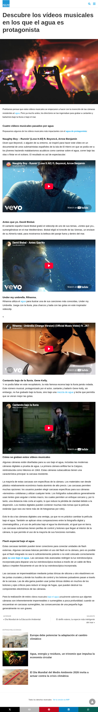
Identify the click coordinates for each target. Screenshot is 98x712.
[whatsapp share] (88, 709)
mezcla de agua (65, 392)
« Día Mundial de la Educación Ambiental (22, 619)
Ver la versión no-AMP (61, 700)
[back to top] (92, 702)
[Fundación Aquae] (6, 3)
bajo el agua (53, 597)
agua (17, 113)
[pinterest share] (49, 709)
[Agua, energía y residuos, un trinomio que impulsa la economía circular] (15, 658)
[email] (29, 709)
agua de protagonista (76, 131)
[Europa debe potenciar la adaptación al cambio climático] (15, 640)
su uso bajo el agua (18, 558)
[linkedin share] (68, 709)
